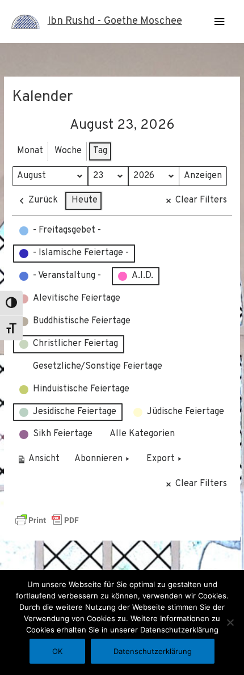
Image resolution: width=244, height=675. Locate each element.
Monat (30, 151)
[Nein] (229, 622)
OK (57, 651)
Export (160, 459)
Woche (68, 151)
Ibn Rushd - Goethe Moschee (115, 21)
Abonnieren (98, 459)
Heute (84, 200)
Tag (100, 151)
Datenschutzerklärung (152, 651)
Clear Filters (201, 200)
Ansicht (40, 461)
